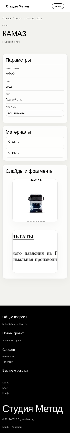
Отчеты (19, 18)
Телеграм (7, 361)
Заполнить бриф (11, 340)
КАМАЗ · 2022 (34, 18)
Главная (7, 18)
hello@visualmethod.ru (14, 324)
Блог (4, 387)
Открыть (13, 141)
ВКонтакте (8, 356)
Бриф (58, 6)
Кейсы (5, 382)
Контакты (17, 426)
